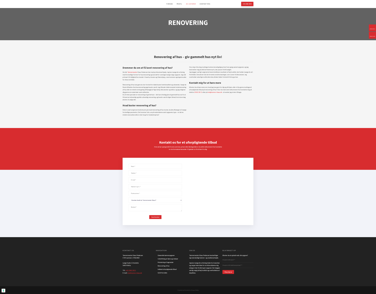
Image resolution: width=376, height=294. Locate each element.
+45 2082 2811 (131, 270)
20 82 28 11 (198, 92)
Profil (179, 4)
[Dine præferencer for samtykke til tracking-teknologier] (3, 290)
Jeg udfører (191, 4)
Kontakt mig (205, 4)
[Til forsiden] (133, 4)
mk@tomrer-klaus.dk (215, 92)
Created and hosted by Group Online (188, 290)
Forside (169, 4)
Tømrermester (132, 72)
